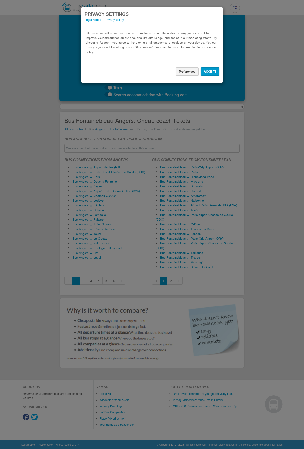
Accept (210, 71)
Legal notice (93, 19)
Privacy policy (114, 19)
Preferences (187, 71)
